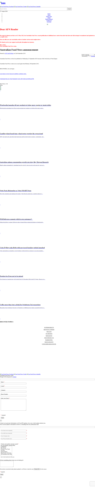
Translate (93, 56)
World (49, 17)
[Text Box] (6, 450)
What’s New (49, 16)
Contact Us (49, 20)
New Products (49, 337)
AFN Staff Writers (9, 53)
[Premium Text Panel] (6, 449)
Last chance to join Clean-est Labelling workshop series (13, 73)
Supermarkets (49, 327)
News (49, 15)
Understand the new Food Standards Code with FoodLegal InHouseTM (17, 78)
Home (49, 13)
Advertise (49, 21)
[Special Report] (6, 451)
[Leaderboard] (6, 446)
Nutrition (49, 333)
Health (49, 331)
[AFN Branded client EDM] (6, 454)
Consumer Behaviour (49, 344)
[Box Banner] (6, 448)
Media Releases (49, 19)
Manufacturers (49, 329)
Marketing (49, 340)
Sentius (14, 376)
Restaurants (49, 342)
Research (49, 335)
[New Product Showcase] (6, 453)
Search (69, 8)
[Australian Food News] (2, 3)
